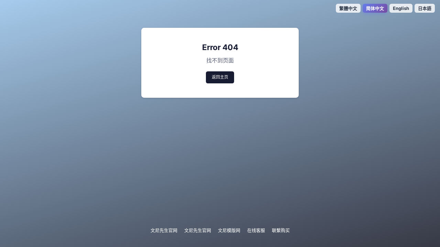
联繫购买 (281, 230)
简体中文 (375, 8)
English (401, 8)
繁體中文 (348, 8)
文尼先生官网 (164, 230)
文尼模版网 (229, 230)
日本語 (424, 8)
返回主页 (220, 77)
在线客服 (256, 230)
